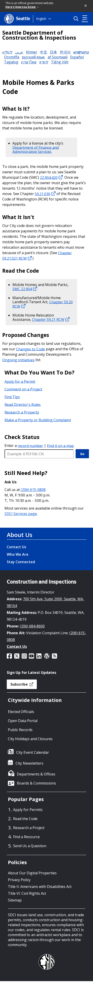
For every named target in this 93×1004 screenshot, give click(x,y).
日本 (53, 52)
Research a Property (22, 412)
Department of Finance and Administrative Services (35, 149)
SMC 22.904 (22, 288)
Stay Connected (21, 561)
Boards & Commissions (36, 783)
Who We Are (17, 554)
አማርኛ (7, 52)
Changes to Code (30, 348)
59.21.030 (42, 193)
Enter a (24, 445)
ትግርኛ (43, 62)
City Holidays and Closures (30, 738)
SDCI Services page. (21, 513)
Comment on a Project (23, 388)
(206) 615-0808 (33, 489)
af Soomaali (57, 57)
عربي (19, 52)
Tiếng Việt (59, 62)
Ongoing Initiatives (18, 359)
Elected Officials (21, 711)
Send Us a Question (29, 845)
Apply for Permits (28, 809)
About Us (19, 535)
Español (77, 57)
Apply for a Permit (20, 381)
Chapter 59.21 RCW (48, 319)
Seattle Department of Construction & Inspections (39, 35)
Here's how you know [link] (20, 7)
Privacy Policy (19, 879)
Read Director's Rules (23, 404)
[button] (85, 6)
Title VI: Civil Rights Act (27, 893)
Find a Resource (26, 836)
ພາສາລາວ (81, 52)
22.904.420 (49, 177)
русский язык (33, 57)
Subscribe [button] (19, 684)
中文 (43, 52)
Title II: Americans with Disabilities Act (40, 886)
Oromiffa (11, 57)
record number (30, 445)
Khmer (31, 52)
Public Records (20, 729)
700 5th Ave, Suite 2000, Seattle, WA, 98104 (45, 602)
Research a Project (28, 827)
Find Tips (12, 396)
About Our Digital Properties (32, 872)
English (41, 19)
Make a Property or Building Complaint (38, 419)
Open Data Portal (22, 720)
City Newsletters (29, 763)
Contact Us (16, 546)
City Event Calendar (32, 752)
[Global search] (77, 19)
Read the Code (25, 818)
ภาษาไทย (28, 62)
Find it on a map (60, 445)
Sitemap (15, 900)
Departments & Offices (36, 774)
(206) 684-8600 (32, 626)
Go (82, 454)
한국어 (65, 52)
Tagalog (11, 62)
